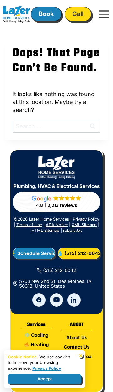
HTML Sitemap (45, 230)
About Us (76, 337)
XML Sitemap (84, 224)
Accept (44, 378)
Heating (39, 344)
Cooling (39, 335)
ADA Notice (57, 224)
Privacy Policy (86, 219)
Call (77, 14)
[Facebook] (39, 300)
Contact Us (76, 347)
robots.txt (72, 230)
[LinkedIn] (74, 300)
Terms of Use (29, 224)
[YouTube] (56, 300)
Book (46, 14)
